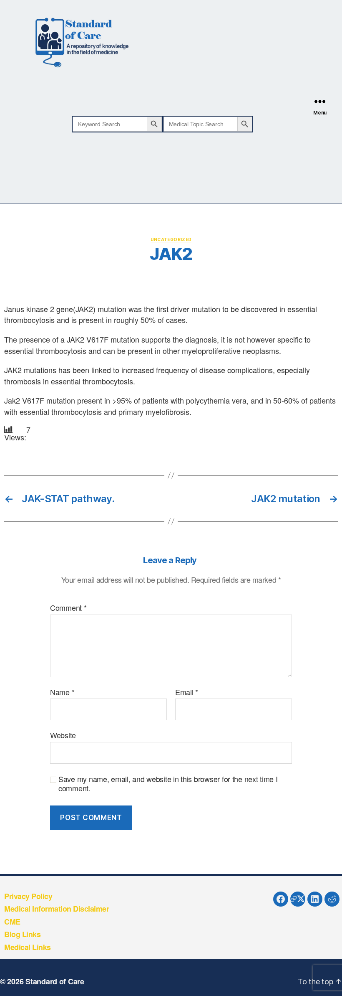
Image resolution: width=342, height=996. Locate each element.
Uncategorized (171, 239)
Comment (68, 607)
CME (12, 921)
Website (63, 734)
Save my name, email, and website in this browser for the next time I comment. (168, 783)
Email (186, 692)
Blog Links (22, 934)
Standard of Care (54, 981)
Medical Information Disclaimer (56, 908)
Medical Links (27, 947)
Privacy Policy (28, 896)
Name (62, 692)
